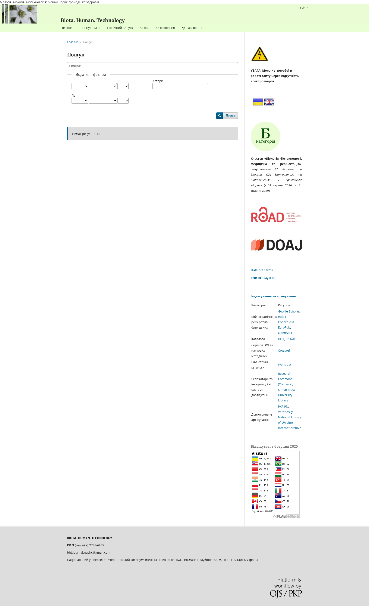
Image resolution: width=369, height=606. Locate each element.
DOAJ (281, 339)
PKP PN (283, 406)
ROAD (291, 339)
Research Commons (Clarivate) (285, 379)
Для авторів (191, 28)
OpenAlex (285, 333)
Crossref (284, 350)
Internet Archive (289, 428)
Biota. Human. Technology (93, 20)
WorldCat (284, 365)
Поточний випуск (120, 28)
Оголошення (165, 28)
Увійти (304, 7)
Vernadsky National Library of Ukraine (289, 417)
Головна (67, 28)
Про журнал (88, 28)
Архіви (144, 28)
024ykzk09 (263, 278)
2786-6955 (262, 270)
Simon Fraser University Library (287, 395)
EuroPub (284, 327)
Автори (157, 81)
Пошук (230, 115)
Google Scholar (288, 311)
